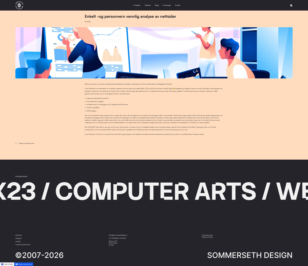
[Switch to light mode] (291, 5)
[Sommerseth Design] (19, 5)
